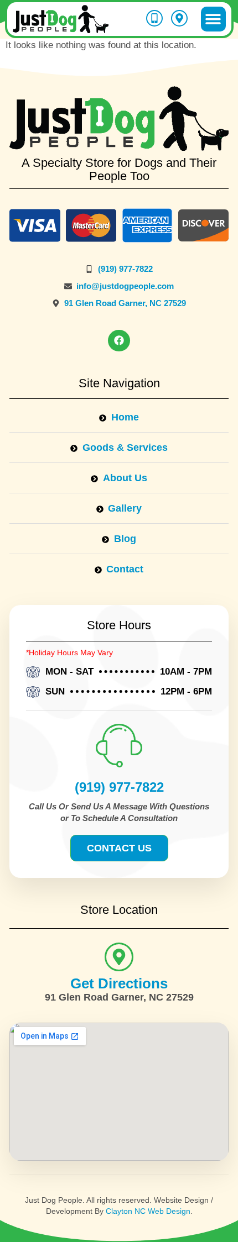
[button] (213, 19)
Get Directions (119, 983)
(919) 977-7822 (119, 787)
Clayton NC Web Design (148, 1211)
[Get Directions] (119, 957)
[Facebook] (119, 341)
